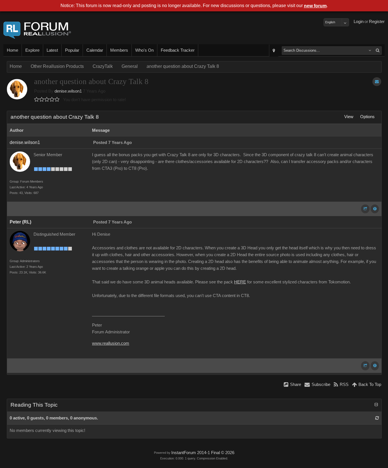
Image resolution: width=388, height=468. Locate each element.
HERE (240, 282)
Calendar (94, 50)
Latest (52, 50)
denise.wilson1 (68, 91)
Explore (32, 50)
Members (119, 50)
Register (377, 21)
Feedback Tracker (178, 50)
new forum (315, 5)
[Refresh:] (377, 418)
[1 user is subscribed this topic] (376, 81)
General (130, 66)
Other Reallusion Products (57, 66)
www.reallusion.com (110, 343)
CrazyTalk (103, 66)
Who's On (144, 50)
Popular (72, 50)
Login (359, 21)
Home (12, 50)
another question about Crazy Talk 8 (183, 66)
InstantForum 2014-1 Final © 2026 (202, 452)
